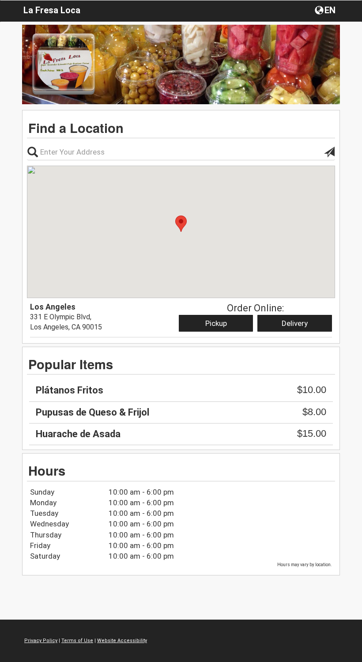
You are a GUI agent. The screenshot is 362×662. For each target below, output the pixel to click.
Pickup (216, 323)
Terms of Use (77, 640)
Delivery (295, 323)
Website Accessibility (122, 640)
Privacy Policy (40, 640)
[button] (326, 9)
